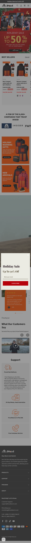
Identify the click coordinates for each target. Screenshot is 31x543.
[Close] (28, 255)
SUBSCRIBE (15, 283)
